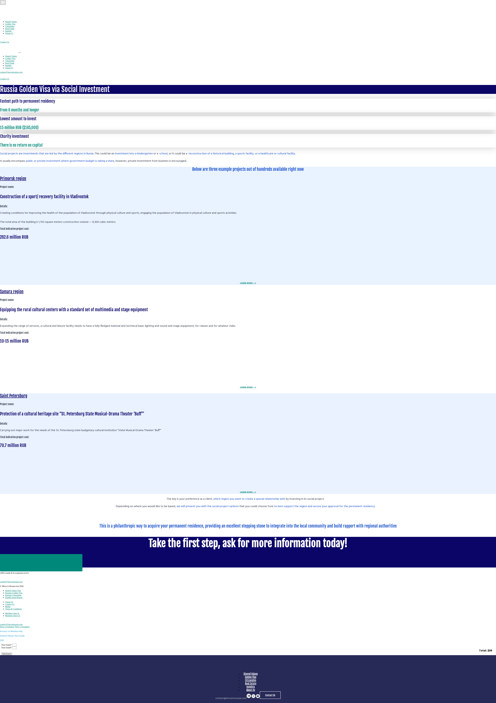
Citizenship (9, 26)
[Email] (11, 40)
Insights (8, 31)
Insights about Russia (13, 597)
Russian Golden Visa (13, 593)
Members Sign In (12, 613)
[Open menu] (3, 2)
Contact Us (4, 42)
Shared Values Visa (13, 590)
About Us (9, 33)
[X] (6, 40)
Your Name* (6, 645)
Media (7, 607)
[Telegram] (2, 40)
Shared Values (11, 22)
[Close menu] (20, 52)
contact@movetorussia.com (11, 72)
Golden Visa (10, 24)
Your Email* (6, 647)
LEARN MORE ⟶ (248, 283)
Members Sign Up (12, 616)
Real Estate (9, 29)
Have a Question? (7, 627)
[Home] (13, 17)
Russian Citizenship (13, 595)
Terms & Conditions (13, 609)
